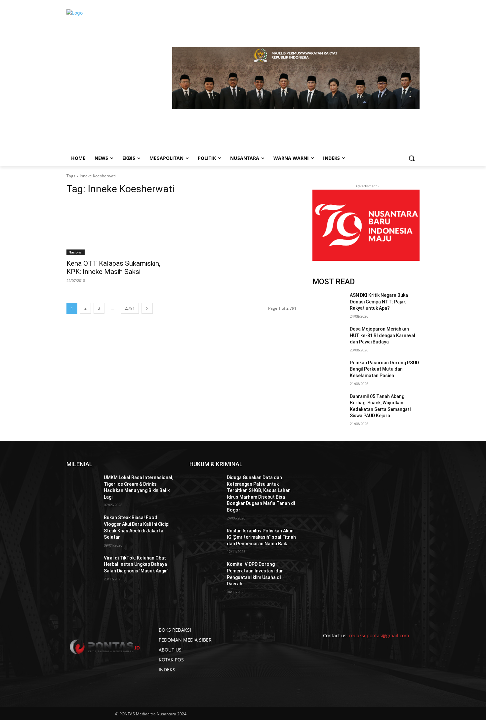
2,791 (130, 308)
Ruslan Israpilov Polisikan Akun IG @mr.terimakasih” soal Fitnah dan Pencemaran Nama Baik (261, 537)
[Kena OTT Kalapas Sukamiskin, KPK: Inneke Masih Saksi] (120, 228)
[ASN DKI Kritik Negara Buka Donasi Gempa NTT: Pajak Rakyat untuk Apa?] (328, 303)
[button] (412, 158)
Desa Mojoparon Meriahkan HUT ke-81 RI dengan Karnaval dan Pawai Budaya (382, 335)
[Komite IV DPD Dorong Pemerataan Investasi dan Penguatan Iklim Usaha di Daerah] (205, 572)
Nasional (75, 252)
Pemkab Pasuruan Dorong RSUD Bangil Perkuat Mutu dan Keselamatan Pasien (384, 369)
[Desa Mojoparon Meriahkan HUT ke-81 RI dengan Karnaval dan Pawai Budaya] (328, 337)
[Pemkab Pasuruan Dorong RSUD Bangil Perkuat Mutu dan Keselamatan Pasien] (328, 371)
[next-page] (147, 308)
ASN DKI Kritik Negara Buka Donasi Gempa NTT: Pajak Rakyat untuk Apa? (379, 301)
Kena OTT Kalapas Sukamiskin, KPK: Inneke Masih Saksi (113, 267)
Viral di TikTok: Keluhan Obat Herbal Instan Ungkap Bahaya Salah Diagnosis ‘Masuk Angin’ (136, 564)
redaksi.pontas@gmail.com (379, 635)
